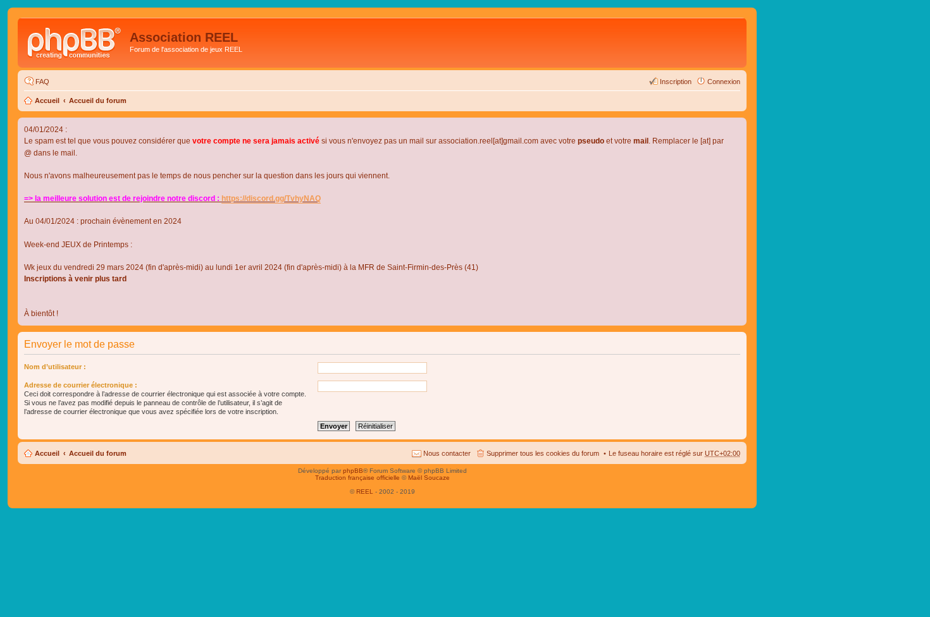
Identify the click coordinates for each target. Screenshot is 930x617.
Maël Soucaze (429, 477)
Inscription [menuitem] (675, 81)
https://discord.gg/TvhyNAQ (271, 198)
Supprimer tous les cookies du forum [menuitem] (543, 453)
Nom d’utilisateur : (55, 366)
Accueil (47, 100)
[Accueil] (75, 41)
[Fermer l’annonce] (736, 127)
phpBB (353, 470)
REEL (364, 491)
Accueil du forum (98, 100)
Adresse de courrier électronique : (80, 385)
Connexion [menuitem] (723, 81)
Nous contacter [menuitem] (447, 453)
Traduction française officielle (357, 477)
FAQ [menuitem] (42, 81)
